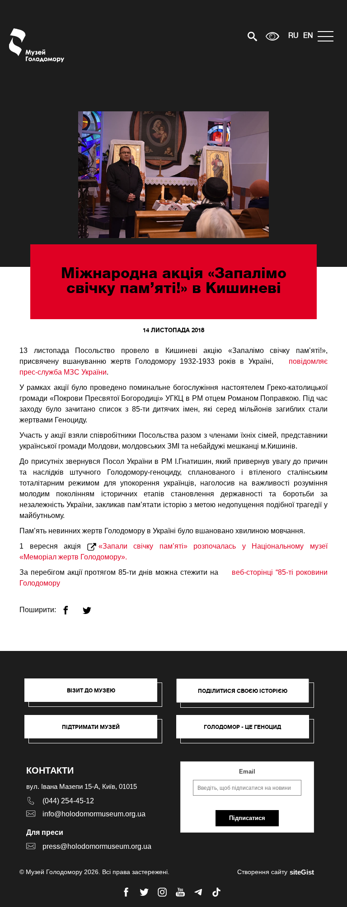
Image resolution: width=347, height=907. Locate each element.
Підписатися (247, 818)
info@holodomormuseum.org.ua (93, 814)
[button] (95, 695)
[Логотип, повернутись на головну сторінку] (37, 45)
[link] (95, 731)
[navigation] (328, 36)
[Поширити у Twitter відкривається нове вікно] (92, 606)
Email (247, 771)
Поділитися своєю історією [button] (242, 690)
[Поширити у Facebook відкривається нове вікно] (71, 606)
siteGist (302, 872)
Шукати (221, 36)
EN (308, 36)
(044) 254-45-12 (68, 801)
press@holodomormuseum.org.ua (96, 846)
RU (293, 36)
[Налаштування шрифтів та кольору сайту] (272, 36)
